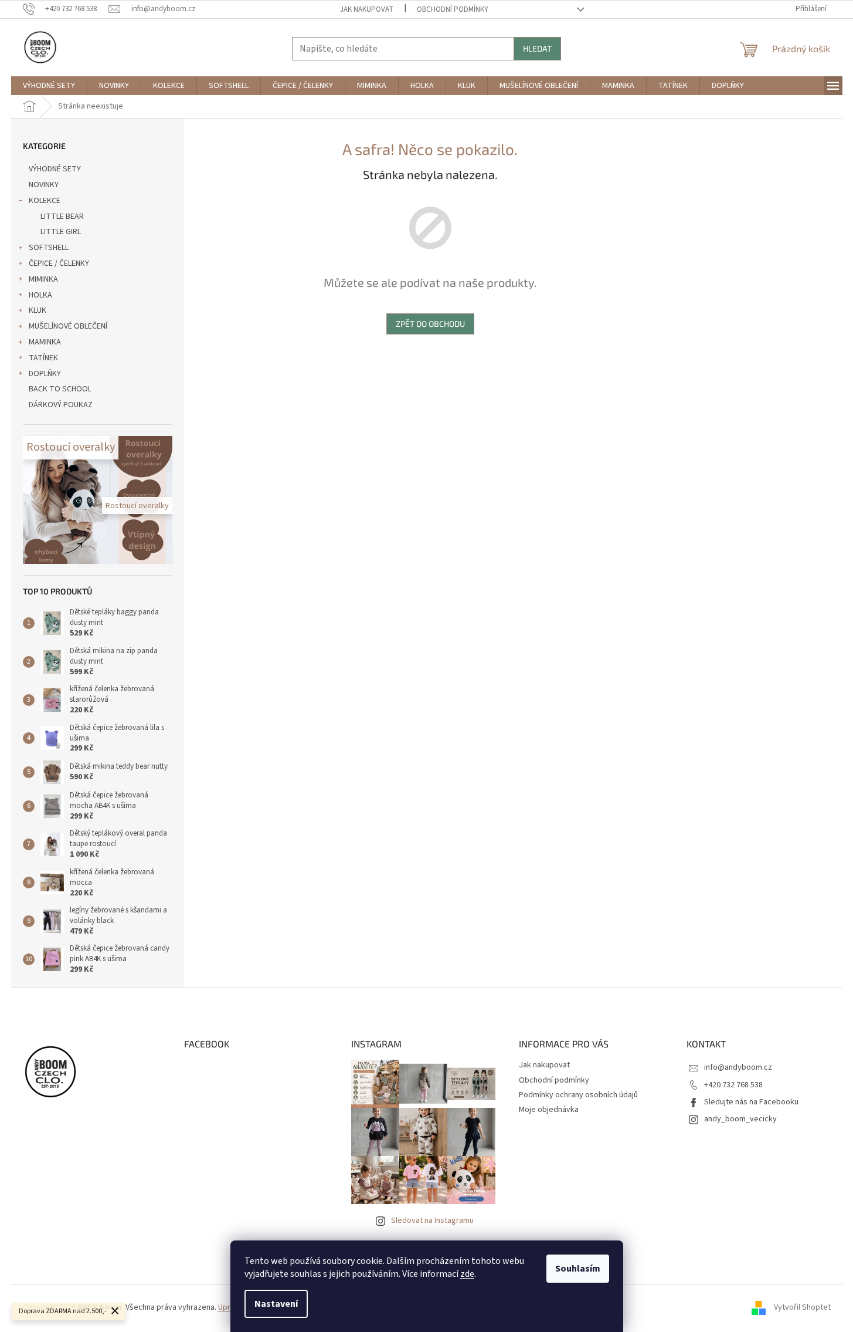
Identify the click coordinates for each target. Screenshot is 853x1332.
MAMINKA (45, 342)
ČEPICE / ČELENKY (59, 263)
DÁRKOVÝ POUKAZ (61, 405)
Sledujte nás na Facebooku (751, 1102)
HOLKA (40, 295)
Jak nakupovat (366, 9)
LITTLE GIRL (60, 232)
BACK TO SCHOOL (60, 389)
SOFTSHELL (49, 247)
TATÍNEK (43, 358)
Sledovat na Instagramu (432, 1220)
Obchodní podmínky (452, 9)
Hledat (537, 48)
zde (467, 1273)
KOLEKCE (44, 201)
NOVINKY (44, 185)
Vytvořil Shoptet (802, 1308)
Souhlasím (577, 1268)
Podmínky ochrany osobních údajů (578, 1095)
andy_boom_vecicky (740, 1119)
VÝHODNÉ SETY (55, 169)
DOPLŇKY (45, 374)
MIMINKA (43, 279)
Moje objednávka (549, 1109)
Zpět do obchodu (430, 324)
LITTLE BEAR (62, 216)
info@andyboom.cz (738, 1067)
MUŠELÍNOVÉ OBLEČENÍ (68, 326)
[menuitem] (49, 85)
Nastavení (276, 1303)
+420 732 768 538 (733, 1085)
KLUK (37, 310)
